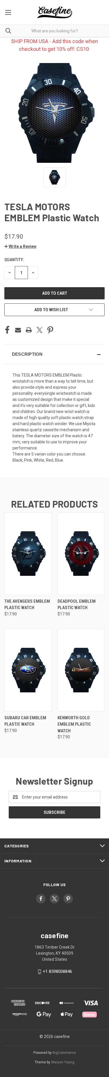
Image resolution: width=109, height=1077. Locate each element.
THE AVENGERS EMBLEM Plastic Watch (27, 605)
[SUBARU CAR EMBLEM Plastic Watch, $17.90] (28, 670)
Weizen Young (62, 1062)
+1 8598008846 (57, 971)
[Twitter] (39, 330)
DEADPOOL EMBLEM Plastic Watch (77, 605)
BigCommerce (64, 1053)
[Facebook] (7, 330)
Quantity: (14, 259)
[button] (20, 246)
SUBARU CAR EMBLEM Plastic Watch (25, 721)
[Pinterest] (50, 330)
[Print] (29, 330)
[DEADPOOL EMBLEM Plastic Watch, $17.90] (81, 554)
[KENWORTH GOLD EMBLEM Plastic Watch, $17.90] (81, 670)
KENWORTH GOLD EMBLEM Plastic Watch (74, 724)
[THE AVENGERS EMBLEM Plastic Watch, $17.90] (28, 554)
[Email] (18, 330)
